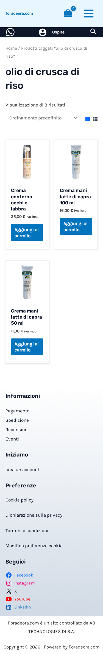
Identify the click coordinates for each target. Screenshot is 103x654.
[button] (93, 32)
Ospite (58, 32)
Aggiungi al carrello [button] (27, 232)
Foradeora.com (19, 13)
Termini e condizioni (26, 530)
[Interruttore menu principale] (89, 13)
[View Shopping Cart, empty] (68, 13)
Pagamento (17, 410)
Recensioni (17, 429)
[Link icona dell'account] (42, 32)
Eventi (12, 439)
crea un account (22, 469)
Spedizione (17, 420)
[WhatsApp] (10, 32)
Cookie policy (19, 500)
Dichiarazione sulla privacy (33, 515)
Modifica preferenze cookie (34, 545)
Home (11, 48)
